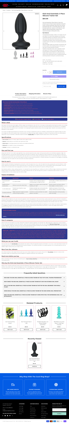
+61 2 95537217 (9, 407)
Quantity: (45, 70)
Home (4, 10)
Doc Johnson (48, 59)
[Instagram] (5, 415)
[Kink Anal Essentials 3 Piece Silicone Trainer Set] (34, 349)
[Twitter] (12, 415)
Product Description (20, 93)
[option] (21, 31)
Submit (59, 413)
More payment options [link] (54, 79)
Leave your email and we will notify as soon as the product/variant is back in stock (54, 83)
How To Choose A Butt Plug (31, 258)
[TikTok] (7, 415)
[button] (4, 31)
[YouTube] (10, 415)
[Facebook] (3, 415)
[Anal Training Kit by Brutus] (10, 312)
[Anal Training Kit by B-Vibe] (26, 312)
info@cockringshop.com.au (9, 410)
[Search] (57, 5)
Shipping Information (34, 93)
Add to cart (10, 329)
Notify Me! (61, 86)
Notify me (34, 366)
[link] (50, 72)
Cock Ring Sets (14, 243)
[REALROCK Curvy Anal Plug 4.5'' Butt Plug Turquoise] (59, 312)
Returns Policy (47, 93)
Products (8, 10)
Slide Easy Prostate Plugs (55, 224)
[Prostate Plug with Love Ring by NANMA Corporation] (42, 312)
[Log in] (60, 5)
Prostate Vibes (31, 134)
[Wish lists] (63, 5)
